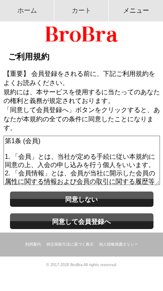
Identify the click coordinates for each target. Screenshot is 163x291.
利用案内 (33, 244)
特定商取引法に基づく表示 (70, 244)
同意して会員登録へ (81, 221)
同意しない (81, 199)
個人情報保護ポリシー (118, 244)
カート (81, 10)
